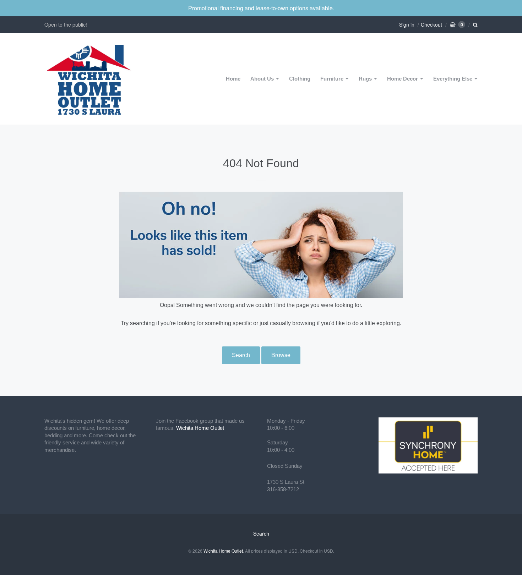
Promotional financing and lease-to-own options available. (261, 8)
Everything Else (452, 79)
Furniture (331, 79)
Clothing (299, 79)
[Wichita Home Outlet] (88, 78)
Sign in (406, 24)
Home (233, 79)
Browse (280, 355)
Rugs (365, 79)
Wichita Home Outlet (200, 428)
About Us (262, 79)
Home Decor (402, 79)
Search (241, 355)
